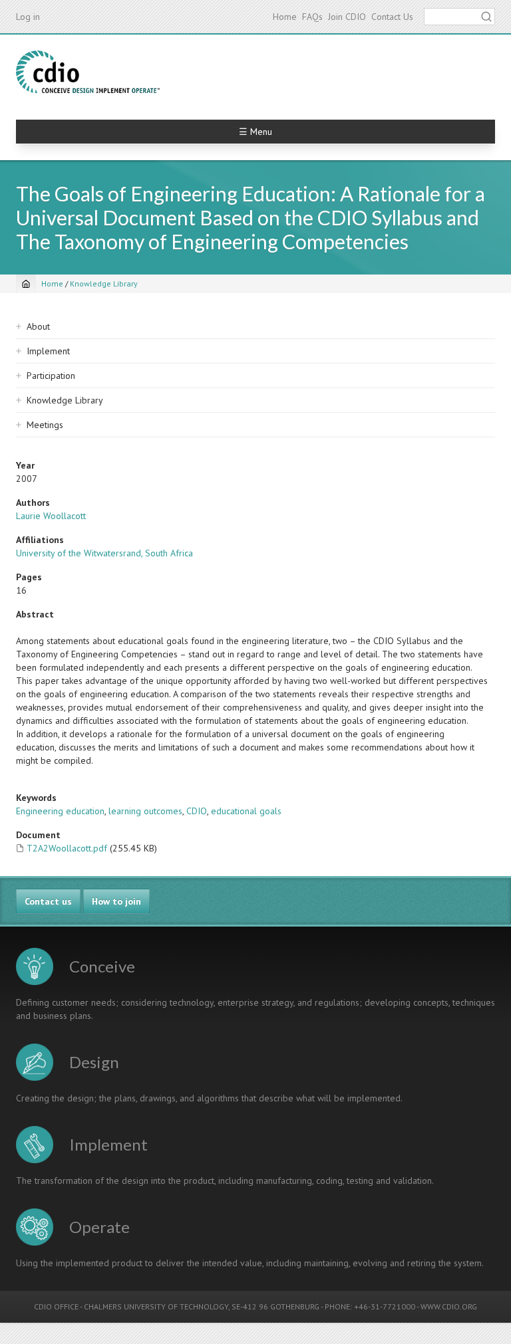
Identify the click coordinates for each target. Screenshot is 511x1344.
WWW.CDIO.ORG (449, 1306)
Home (285, 17)
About (38, 326)
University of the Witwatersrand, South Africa (104, 553)
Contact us (48, 901)
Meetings (45, 425)
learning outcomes (145, 811)
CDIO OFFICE (56, 1306)
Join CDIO (347, 17)
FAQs (312, 17)
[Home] (88, 72)
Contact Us (392, 17)
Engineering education (60, 811)
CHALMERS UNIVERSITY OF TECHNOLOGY (156, 1306)
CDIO (196, 811)
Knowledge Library (104, 283)
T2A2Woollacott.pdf (67, 848)
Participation (51, 376)
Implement (48, 351)
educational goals (246, 811)
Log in (28, 17)
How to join (116, 901)
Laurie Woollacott (51, 516)
